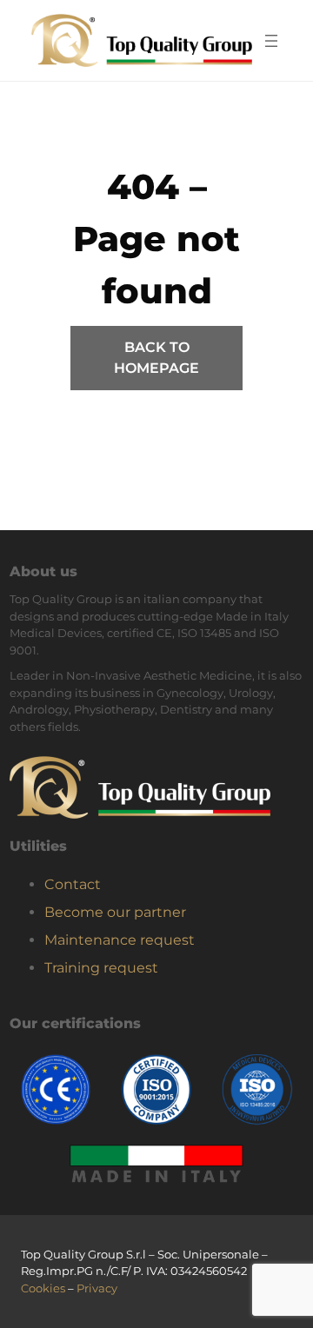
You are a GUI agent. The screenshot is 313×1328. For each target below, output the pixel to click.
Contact (72, 884)
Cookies (43, 1288)
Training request (101, 967)
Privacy (97, 1288)
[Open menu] (271, 40)
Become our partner (115, 912)
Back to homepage (156, 357)
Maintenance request (119, 940)
